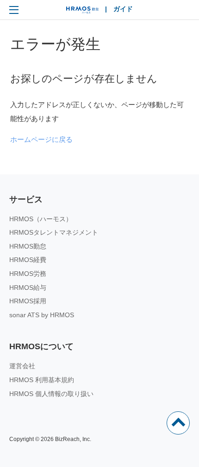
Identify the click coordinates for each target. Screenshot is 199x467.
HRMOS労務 (27, 273)
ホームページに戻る (41, 139)
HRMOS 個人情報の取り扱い (51, 393)
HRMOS (82, 12)
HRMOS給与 (27, 287)
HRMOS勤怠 (27, 246)
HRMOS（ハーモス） (40, 219)
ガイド (123, 9)
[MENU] (14, 9)
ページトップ (178, 423)
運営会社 (22, 366)
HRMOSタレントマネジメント (53, 232)
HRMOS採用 (27, 301)
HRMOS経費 (27, 259)
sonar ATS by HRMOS (41, 315)
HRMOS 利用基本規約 (41, 380)
